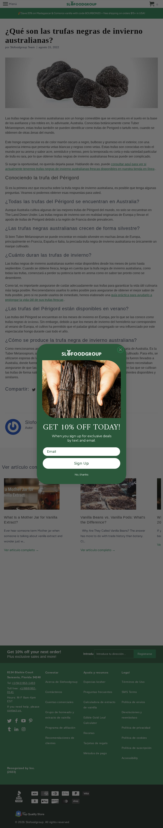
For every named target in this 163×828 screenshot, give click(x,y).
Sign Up (81, 463)
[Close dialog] (120, 350)
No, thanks (81, 474)
